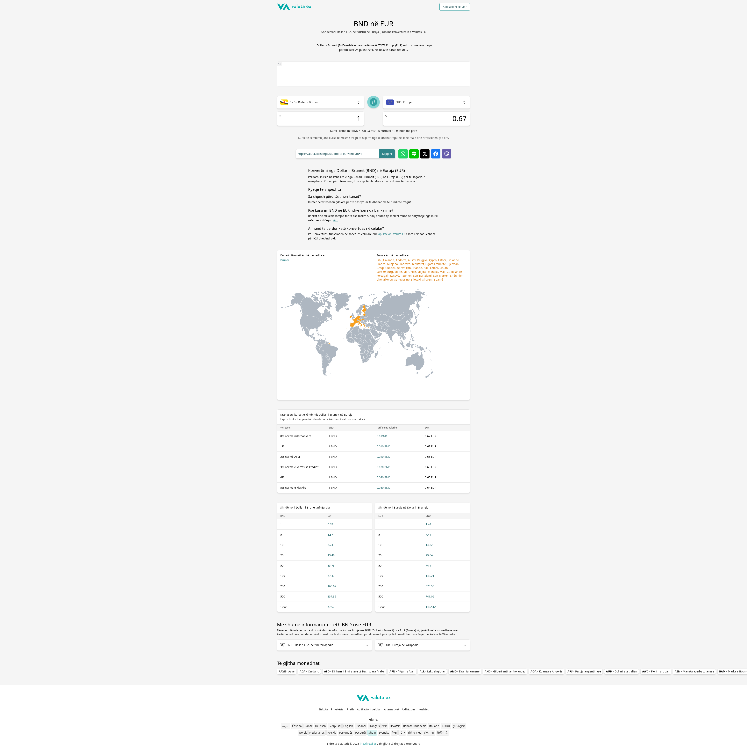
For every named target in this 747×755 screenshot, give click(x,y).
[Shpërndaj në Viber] (446, 153)
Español (361, 726)
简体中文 (428, 732)
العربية (285, 726)
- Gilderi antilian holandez (505, 671)
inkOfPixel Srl (368, 743)
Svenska (384, 732)
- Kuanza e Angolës (546, 671)
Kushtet (423, 709)
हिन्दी (384, 726)
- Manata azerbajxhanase (694, 671)
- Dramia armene (465, 671)
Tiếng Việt (414, 732)
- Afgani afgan (402, 671)
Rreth (350, 709)
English (348, 726)
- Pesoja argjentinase (584, 671)
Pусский (360, 732)
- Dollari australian (621, 671)
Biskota (323, 709)
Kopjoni (387, 154)
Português (345, 732)
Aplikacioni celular (455, 7)
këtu (335, 220)
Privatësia (337, 709)
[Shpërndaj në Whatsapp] (403, 153)
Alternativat (391, 709)
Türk (402, 732)
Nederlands (317, 732)
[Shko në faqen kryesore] (294, 7)
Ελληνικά (335, 726)
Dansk (308, 726)
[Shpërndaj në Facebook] (435, 153)
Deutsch (320, 726)
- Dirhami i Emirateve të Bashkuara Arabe (354, 671)
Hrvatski (395, 726)
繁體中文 (442, 732)
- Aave (287, 671)
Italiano (434, 726)
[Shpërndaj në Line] (414, 153)
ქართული (459, 726)
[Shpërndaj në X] (425, 153)
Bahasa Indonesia (414, 726)
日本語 (446, 726)
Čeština (297, 726)
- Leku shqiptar (432, 671)
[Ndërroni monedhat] (373, 102)
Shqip (372, 732)
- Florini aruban (656, 671)
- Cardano (309, 671)
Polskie (331, 732)
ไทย (394, 732)
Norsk (303, 732)
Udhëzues (408, 709)
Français (374, 726)
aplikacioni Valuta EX (391, 234)
